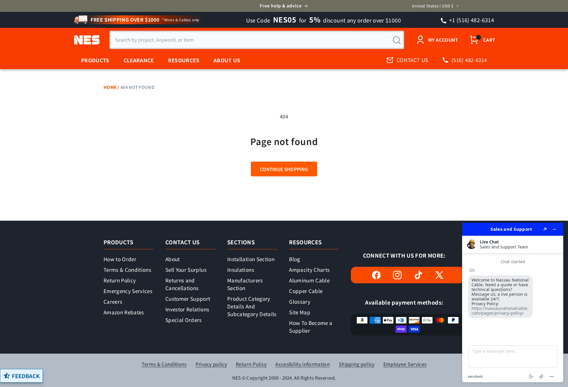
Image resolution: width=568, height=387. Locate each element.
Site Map (299, 312)
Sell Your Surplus (185, 269)
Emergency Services (128, 291)
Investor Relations (187, 309)
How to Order (120, 259)
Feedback (26, 376)
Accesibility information (302, 364)
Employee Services (404, 364)
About (172, 259)
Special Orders (183, 319)
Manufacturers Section (245, 284)
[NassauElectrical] (86, 40)
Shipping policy (357, 364)
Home (110, 87)
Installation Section (251, 259)
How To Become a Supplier (310, 326)
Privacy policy (211, 364)
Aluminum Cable (309, 280)
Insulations (240, 269)
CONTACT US (412, 60)
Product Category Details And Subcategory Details (251, 306)
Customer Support (187, 298)
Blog (294, 259)
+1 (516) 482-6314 (471, 20)
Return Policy (120, 280)
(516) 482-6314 (469, 60)
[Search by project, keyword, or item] (396, 40)
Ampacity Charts (309, 269)
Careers (113, 301)
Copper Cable (305, 291)
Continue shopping (284, 169)
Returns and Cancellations (182, 284)
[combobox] (256, 39)
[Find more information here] (512, 302)
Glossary (299, 301)
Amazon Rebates (124, 312)
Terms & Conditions (127, 269)
